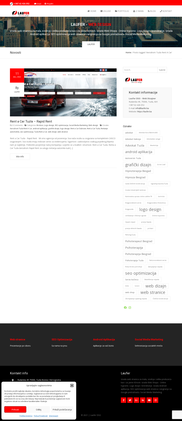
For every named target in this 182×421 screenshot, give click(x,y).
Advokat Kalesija (133, 139)
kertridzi (161, 196)
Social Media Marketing (78, 125)
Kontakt (167, 11)
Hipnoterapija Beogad (138, 171)
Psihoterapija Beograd (138, 254)
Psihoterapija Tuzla (134, 260)
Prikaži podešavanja (62, 409)
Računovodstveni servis (157, 260)
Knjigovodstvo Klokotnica (156, 203)
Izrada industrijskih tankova (135, 190)
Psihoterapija (134, 248)
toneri (137, 286)
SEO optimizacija (61, 125)
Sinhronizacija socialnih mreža (148, 345)
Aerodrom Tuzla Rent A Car (21, 128)
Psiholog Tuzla (130, 235)
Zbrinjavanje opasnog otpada (136, 299)
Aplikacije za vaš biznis (103, 345)
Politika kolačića (26, 416)
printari (150, 228)
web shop (130, 292)
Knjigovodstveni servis (133, 203)
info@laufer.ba (142, 108)
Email (38, 4)
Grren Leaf (161, 165)
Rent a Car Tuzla (93, 128)
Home (93, 11)
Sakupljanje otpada (155, 267)
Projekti (49, 4)
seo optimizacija (26, 132)
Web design (93, 125)
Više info (20, 156)
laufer (17, 91)
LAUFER (91, 44)
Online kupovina (158, 216)
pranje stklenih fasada (133, 228)
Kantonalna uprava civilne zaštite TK (138, 196)
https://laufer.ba (144, 111)
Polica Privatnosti (41, 416)
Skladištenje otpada (151, 279)
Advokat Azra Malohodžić (148, 133)
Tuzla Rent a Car (40, 132)
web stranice (63, 132)
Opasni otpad (130, 222)
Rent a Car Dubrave (78, 128)
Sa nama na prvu (59, 345)
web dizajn (52, 132)
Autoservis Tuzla (133, 158)
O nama (139, 11)
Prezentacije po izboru (20, 345)
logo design (65, 128)
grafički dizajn (53, 128)
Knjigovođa (129, 209)
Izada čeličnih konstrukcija (135, 184)
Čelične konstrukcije (160, 299)
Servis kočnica (131, 279)
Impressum (53, 416)
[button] (72, 385)
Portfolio (123, 11)
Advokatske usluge (153, 139)
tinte (127, 286)
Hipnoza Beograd (135, 177)
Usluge (107, 11)
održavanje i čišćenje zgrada (135, 216)
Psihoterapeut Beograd (138, 241)
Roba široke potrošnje (133, 267)
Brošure (40, 125)
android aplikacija (40, 128)
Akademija (154, 145)
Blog (153, 11)
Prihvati (15, 409)
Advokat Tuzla (134, 145)
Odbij (38, 409)
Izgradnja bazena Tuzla (159, 184)
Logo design (49, 125)
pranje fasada (146, 222)
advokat (129, 132)
